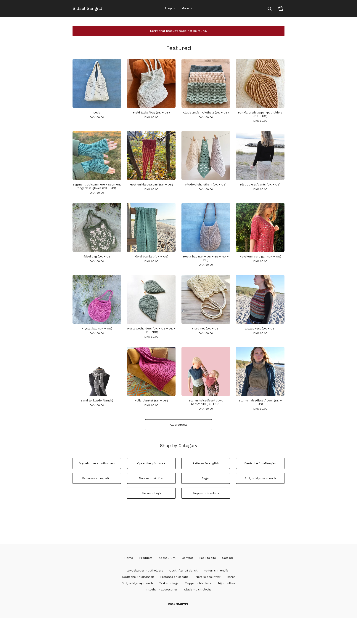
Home (128, 558)
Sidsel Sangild (87, 8)
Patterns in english (205, 463)
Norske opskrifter (151, 478)
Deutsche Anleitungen (260, 463)
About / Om (167, 558)
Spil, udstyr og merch (260, 478)
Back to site (207, 558)
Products (145, 558)
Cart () (227, 558)
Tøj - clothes (226, 583)
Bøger (206, 478)
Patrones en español (96, 478)
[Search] (269, 8)
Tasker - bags (151, 493)
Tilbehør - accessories (162, 589)
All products (178, 424)
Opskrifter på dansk (151, 463)
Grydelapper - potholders (97, 463)
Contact (187, 558)
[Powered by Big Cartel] (178, 604)
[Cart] (280, 8)
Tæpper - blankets (206, 493)
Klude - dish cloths (197, 589)
